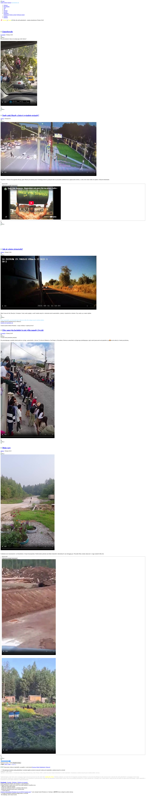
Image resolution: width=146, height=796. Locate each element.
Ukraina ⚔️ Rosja (6, 20)
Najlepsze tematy (21, 14)
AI (4, 9)
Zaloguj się (3, 322)
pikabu (2, 118)
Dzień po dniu (12, 14)
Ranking (6, 17)
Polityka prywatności (23, 782)
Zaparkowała (7, 32)
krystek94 (3, 34)
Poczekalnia (6, 6)
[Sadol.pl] (2, 1)
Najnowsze (6, 14)
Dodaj (2, 2)
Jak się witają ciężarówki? (12, 249)
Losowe (6, 16)
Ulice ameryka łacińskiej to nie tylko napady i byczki (22, 330)
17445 (5, 764)
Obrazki (6, 10)
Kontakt (9, 782)
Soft (5, 8)
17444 (8, 764)
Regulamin (3, 782)
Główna (6, 5)
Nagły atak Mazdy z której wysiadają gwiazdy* (20, 115)
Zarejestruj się (15, 2)
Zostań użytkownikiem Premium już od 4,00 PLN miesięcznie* (16, 792)
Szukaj (5, 2)
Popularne (6, 13)
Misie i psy (6, 448)
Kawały (5, 12)
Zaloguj (9, 2)
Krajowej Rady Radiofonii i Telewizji (41, 767)
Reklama (14, 782)
